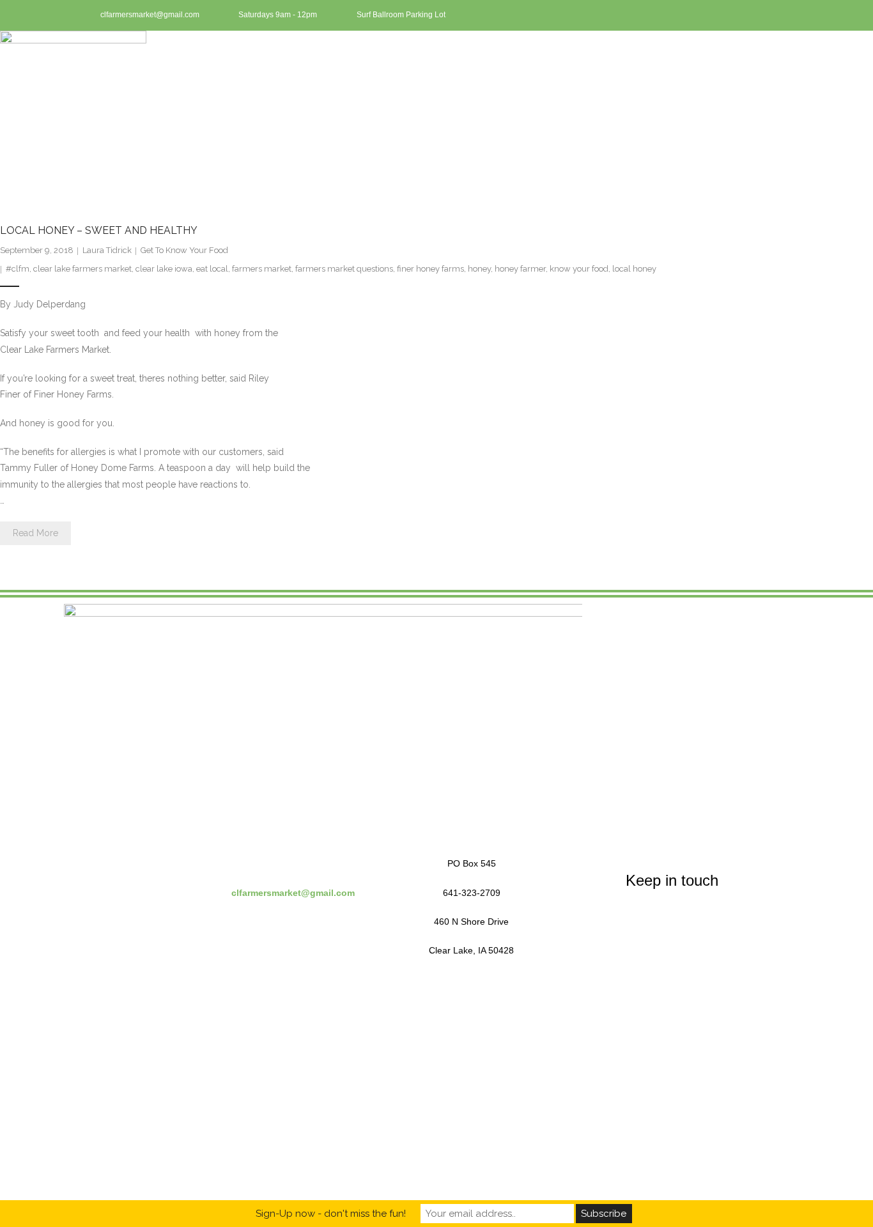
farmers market (261, 269)
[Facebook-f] (764, 15)
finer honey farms (430, 269)
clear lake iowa (163, 269)
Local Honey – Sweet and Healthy (98, 230)
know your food (579, 269)
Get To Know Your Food (184, 250)
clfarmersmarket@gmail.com (293, 893)
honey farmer (520, 269)
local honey (634, 269)
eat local (212, 269)
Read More (35, 533)
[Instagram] (785, 15)
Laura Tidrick (107, 250)
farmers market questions (344, 269)
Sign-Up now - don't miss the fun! (331, 1213)
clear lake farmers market (82, 269)
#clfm (17, 269)
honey (479, 269)
